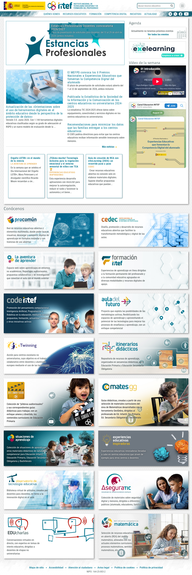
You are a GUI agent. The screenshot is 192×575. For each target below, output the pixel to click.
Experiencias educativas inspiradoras (62, 173)
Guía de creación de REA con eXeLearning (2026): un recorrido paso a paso (103, 161)
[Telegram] (170, 14)
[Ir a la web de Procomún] (22, 219)
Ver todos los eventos (158, 34)
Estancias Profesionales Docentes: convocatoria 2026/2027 (82, 27)
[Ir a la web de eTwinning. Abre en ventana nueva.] (22, 345)
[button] (60, 62)
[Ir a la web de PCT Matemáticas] (120, 522)
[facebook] (180, 14)
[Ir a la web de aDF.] (116, 301)
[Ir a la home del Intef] (73, 6)
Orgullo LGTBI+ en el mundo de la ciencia (25, 159)
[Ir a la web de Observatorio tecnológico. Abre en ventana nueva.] (22, 479)
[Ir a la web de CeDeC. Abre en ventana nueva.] (120, 219)
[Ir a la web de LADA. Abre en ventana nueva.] (22, 258)
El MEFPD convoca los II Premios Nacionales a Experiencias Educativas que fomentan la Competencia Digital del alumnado (95, 77)
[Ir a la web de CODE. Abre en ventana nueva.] (22, 299)
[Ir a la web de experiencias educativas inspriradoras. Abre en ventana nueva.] (116, 439)
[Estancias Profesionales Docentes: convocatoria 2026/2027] (65, 42)
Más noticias (108, 146)
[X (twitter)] (175, 14)
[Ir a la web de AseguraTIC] (116, 483)
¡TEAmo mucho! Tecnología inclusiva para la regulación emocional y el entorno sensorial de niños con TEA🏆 (64, 164)
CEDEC (91, 167)
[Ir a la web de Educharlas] (18, 525)
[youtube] (186, 14)
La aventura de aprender (24, 164)
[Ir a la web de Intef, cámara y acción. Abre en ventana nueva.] (16, 390)
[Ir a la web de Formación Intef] (119, 260)
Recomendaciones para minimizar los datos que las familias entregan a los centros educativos (96, 128)
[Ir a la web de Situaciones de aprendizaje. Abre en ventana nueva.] (21, 438)
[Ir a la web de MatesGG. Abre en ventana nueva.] (119, 388)
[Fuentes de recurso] (182, 6)
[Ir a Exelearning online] (157, 49)
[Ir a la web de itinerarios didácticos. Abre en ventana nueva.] (120, 347)
